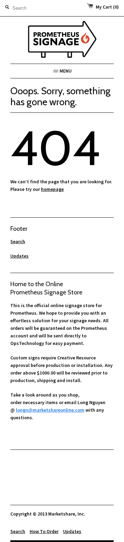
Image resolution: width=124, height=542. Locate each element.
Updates (19, 256)
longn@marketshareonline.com (50, 410)
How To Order (44, 531)
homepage (52, 189)
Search (17, 241)
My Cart (107, 7)
